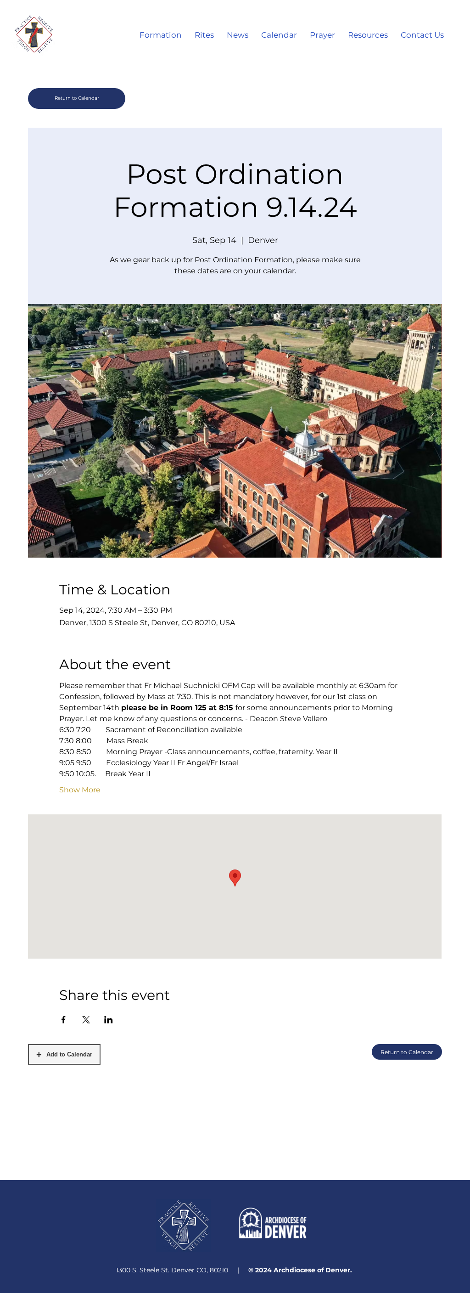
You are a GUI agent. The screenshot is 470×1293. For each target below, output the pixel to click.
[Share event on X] (86, 1019)
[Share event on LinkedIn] (108, 1019)
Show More (80, 789)
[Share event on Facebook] (63, 1019)
